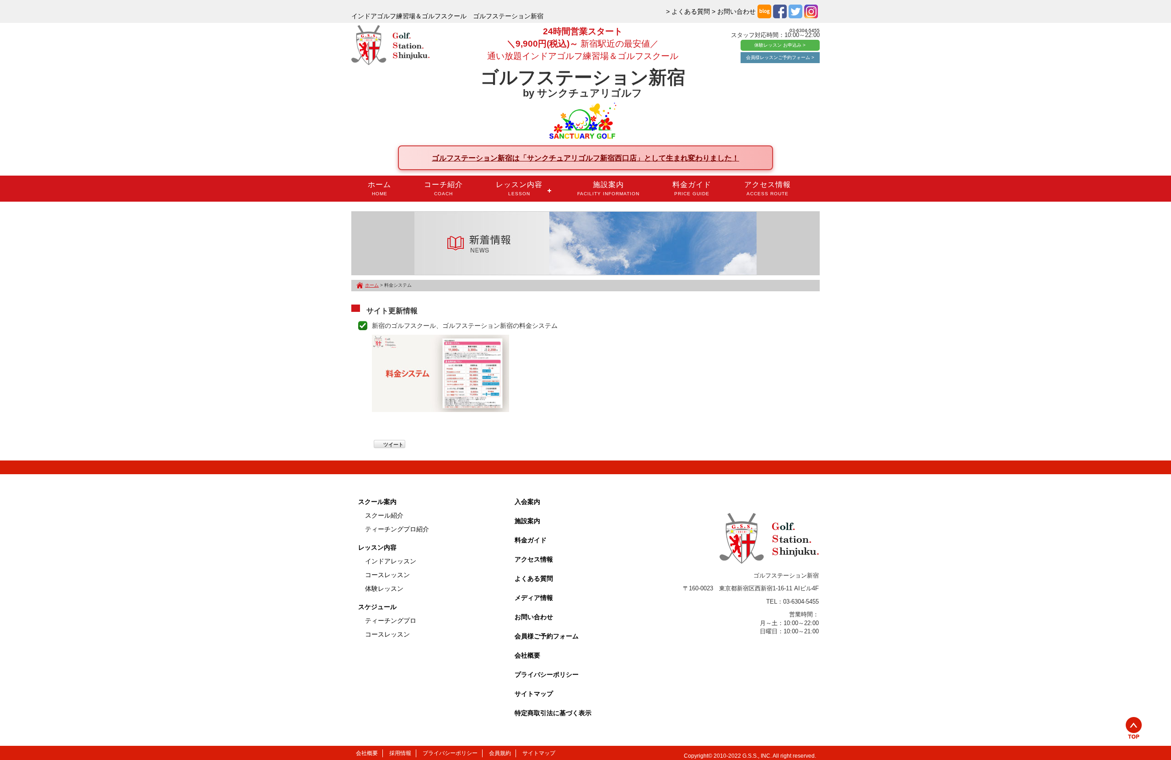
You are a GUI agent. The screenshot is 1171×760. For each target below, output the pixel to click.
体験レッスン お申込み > (780, 45)
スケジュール (377, 606)
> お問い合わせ (734, 11)
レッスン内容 (519, 188)
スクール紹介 (384, 515)
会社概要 (527, 655)
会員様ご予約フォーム (547, 636)
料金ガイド (691, 188)
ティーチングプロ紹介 (397, 529)
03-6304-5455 (805, 30)
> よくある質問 (688, 11)
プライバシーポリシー (547, 674)
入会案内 (527, 501)
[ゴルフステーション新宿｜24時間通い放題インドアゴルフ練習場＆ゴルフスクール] (390, 45)
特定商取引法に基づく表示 (553, 713)
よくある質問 (534, 578)
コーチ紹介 (443, 188)
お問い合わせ (534, 617)
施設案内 (608, 188)
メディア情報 (534, 597)
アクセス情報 (767, 188)
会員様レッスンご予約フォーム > (780, 57)
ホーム (379, 188)
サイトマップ (534, 693)
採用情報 (400, 753)
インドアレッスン (390, 561)
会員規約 (500, 753)
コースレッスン (387, 574)
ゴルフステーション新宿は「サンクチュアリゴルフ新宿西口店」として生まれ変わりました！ (585, 158)
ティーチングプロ (390, 620)
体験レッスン (384, 588)
